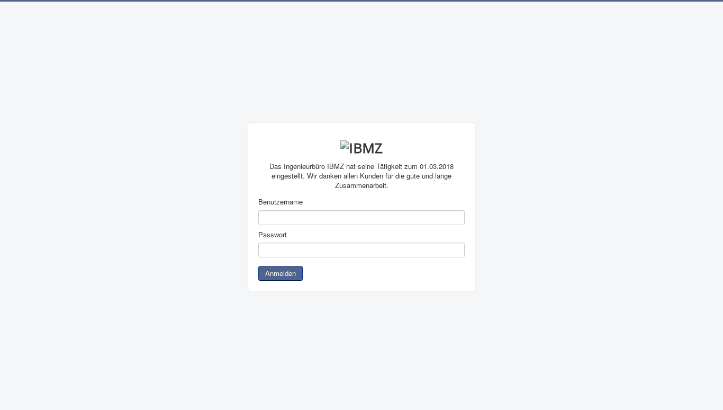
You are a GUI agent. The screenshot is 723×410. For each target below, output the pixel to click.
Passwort (272, 234)
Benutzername (280, 202)
